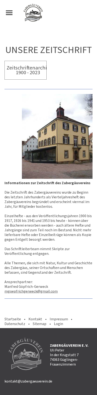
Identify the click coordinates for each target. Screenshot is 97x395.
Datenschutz (14, 323)
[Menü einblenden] (9, 12)
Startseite (12, 319)
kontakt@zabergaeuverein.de (28, 381)
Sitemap (39, 323)
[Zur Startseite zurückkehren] (58, 13)
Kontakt (35, 319)
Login (58, 323)
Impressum (59, 319)
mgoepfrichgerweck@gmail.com (31, 291)
